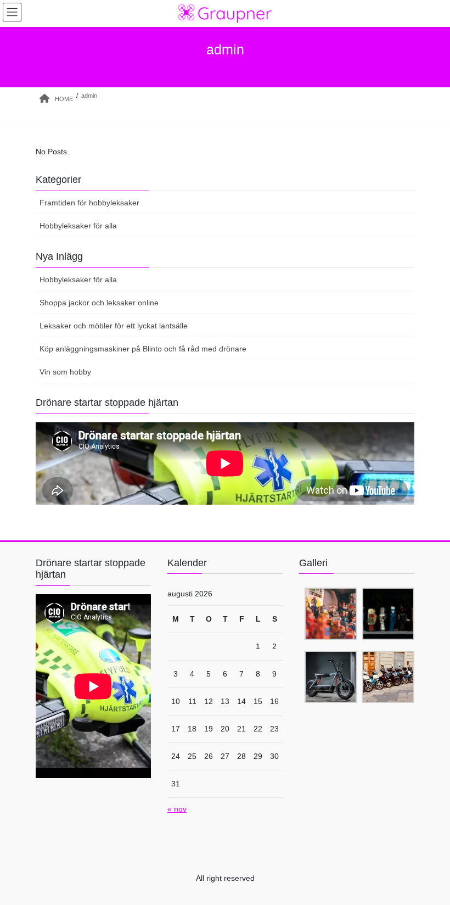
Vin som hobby (65, 371)
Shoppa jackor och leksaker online (99, 302)
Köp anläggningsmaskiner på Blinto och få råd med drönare (143, 348)
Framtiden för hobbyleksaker (89, 202)
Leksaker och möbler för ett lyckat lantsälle (114, 325)
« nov (177, 809)
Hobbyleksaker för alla (78, 225)
